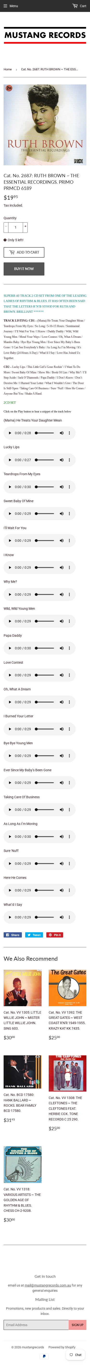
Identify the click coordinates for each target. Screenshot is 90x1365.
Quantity (10, 218)
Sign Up (77, 1325)
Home (8, 69)
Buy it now (24, 269)
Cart (82, 6)
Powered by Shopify (61, 1347)
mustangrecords (33, 1347)
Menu (14, 6)
